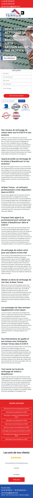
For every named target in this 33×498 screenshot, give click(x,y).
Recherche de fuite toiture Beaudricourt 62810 (16, 408)
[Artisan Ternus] (13, 13)
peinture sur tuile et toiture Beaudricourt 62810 (16, 427)
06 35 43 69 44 (8, 4)
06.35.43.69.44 (19, 490)
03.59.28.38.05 (6, 490)
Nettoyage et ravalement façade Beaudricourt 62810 (16, 416)
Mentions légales (24, 495)
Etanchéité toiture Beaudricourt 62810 (16, 412)
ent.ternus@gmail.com (11, 6)
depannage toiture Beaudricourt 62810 (16, 420)
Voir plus (16, 480)
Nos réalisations (9, 58)
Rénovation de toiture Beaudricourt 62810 (16, 424)
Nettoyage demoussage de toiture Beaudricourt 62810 (16, 435)
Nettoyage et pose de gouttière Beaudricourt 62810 (16, 431)
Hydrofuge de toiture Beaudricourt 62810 (16, 439)
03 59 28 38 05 (8, 1)
